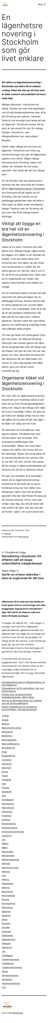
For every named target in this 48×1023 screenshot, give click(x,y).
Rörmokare (7, 907)
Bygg (4, 752)
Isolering (6, 819)
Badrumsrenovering (11, 728)
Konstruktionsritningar (13, 831)
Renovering (23, 536)
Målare (5, 843)
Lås (3, 839)
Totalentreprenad (10, 959)
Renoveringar (8, 895)
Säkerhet (6, 911)
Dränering (7, 764)
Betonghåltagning (10, 744)
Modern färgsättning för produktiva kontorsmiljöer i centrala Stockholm (19, 708)
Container (7, 760)
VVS (4, 987)
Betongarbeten (9, 740)
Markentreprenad (10, 859)
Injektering (7, 811)
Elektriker (6, 768)
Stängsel (6, 943)
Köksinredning (9, 824)
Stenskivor (7, 947)
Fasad (5, 775)
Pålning (5, 879)
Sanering (6, 915)
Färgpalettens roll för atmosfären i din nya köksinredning (22, 689)
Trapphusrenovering (12, 967)
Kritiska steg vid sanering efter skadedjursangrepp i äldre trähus (18, 695)
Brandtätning (8, 748)
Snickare (6, 923)
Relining (6, 887)
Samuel (7, 533)
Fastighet (6, 779)
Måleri (5, 847)
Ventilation (7, 979)
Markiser (6, 863)
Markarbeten (8, 855)
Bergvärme (7, 732)
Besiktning (7, 736)
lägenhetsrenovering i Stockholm (27, 188)
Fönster (5, 788)
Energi (5, 772)
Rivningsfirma (8, 903)
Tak (3, 951)
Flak (4, 784)
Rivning (5, 899)
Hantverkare (8, 808)
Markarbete (7, 851)
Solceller (6, 927)
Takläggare (7, 955)
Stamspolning (8, 939)
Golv (4, 795)
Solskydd (6, 931)
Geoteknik (7, 791)
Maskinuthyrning (10, 867)
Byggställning (8, 756)
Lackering (6, 835)
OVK (4, 875)
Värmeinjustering (10, 975)
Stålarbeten (7, 935)
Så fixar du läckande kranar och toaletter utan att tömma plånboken (22, 702)
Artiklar (5, 716)
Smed (4, 919)
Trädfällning (8, 963)
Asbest (5, 720)
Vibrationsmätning (11, 983)
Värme (5, 971)
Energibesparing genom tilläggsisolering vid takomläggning (23, 683)
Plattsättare (7, 883)
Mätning (6, 871)
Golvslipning (8, 804)
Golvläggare (8, 799)
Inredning (6, 815)
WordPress (17, 1013)
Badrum (5, 724)
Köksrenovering (9, 827)
